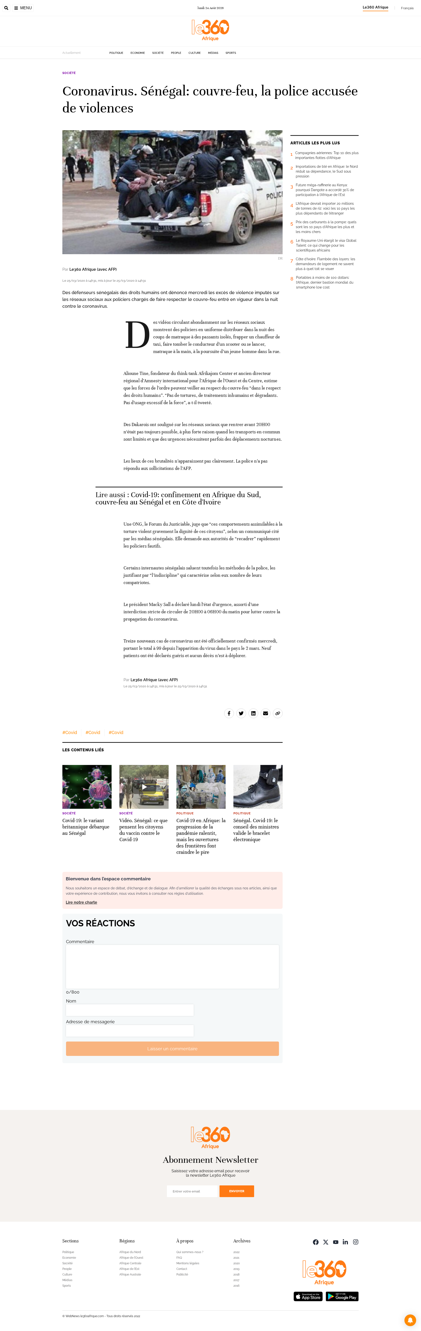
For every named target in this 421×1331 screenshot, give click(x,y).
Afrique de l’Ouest (131, 1257)
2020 (236, 1263)
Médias (213, 53)
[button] (410, 1320)
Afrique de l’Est (129, 1269)
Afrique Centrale (130, 1263)
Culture (195, 53)
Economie (138, 53)
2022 (236, 1252)
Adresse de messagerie (90, 1021)
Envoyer (236, 1191)
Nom (71, 1001)
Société (158, 53)
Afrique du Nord (130, 1252)
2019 (236, 1269)
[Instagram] (356, 1241)
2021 (236, 1257)
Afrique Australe (130, 1274)
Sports (231, 53)
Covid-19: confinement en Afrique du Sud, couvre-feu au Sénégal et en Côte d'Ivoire (178, 498)
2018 (236, 1274)
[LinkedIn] (346, 1241)
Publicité (182, 1274)
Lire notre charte (81, 902)
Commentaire (80, 941)
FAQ (179, 1257)
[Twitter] (326, 1241)
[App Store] (308, 1296)
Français (407, 8)
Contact (181, 1269)
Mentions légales (187, 1263)
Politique (116, 53)
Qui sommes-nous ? (189, 1252)
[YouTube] (336, 1241)
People (176, 53)
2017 (236, 1280)
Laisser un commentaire (172, 1048)
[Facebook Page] (316, 1241)
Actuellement (71, 53)
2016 (236, 1285)
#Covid (69, 732)
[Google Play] (342, 1296)
